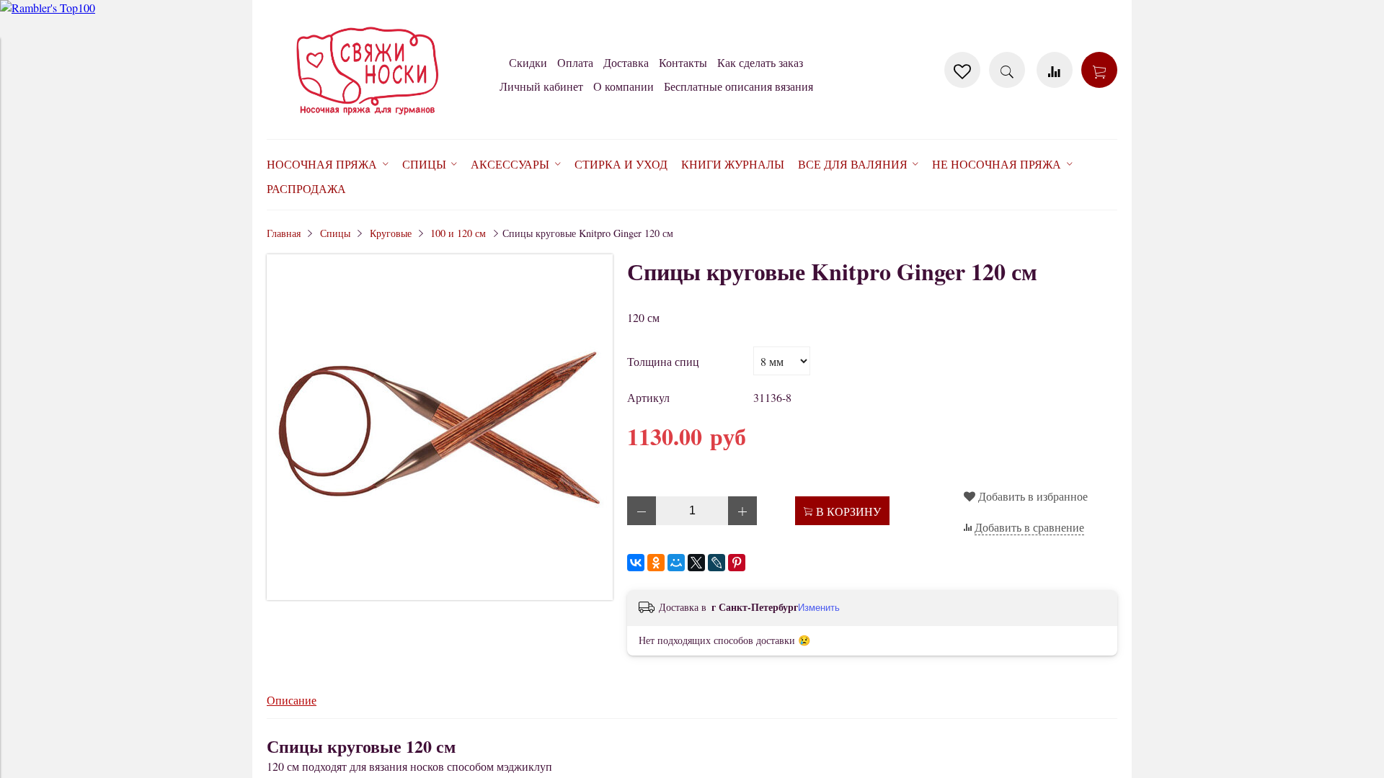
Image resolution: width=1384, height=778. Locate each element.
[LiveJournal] (716, 562)
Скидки (528, 62)
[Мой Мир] (676, 562)
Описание (291, 699)
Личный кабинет (541, 86)
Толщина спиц (663, 361)
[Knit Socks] (368, 117)
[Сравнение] (1055, 70)
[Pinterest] (736, 562)
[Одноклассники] (656, 562)
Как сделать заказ (760, 62)
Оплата (575, 62)
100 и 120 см (458, 233)
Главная (284, 233)
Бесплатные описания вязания (738, 86)
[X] (696, 562)
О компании (623, 86)
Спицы (335, 233)
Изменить (819, 607)
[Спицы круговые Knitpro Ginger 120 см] (440, 595)
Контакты (683, 62)
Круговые (391, 233)
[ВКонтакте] (635, 562)
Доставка (626, 62)
